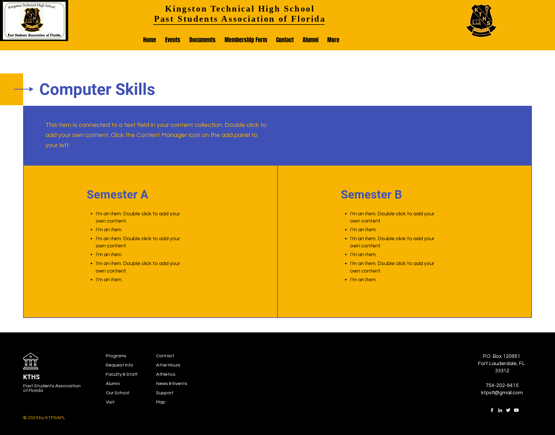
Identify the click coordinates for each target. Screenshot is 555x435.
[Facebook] (492, 410)
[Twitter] (508, 410)
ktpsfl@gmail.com (502, 392)
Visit (110, 402)
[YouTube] (516, 410)
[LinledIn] (500, 410)
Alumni (113, 383)
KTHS (31, 377)
